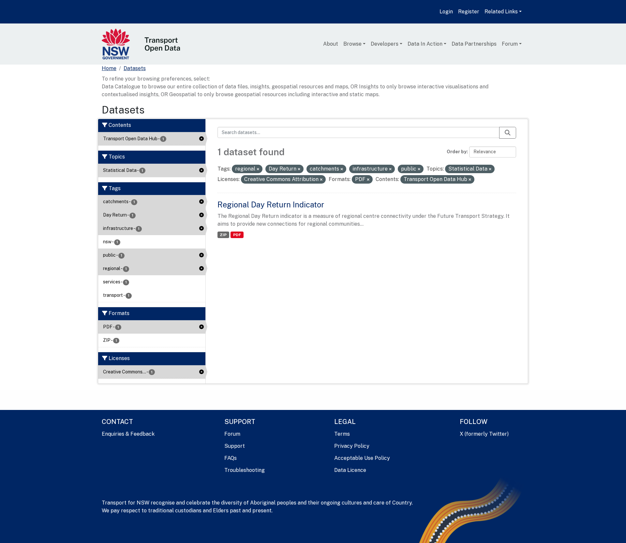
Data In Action (425, 44)
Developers (384, 44)
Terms (342, 434)
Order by (457, 151)
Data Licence (350, 470)
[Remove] (258, 169)
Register (468, 11)
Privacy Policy (351, 446)
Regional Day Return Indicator (270, 204)
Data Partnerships (474, 44)
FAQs (230, 458)
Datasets (135, 68)
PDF (237, 235)
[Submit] (507, 133)
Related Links (501, 11)
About (330, 44)
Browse (352, 44)
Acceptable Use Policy (362, 458)
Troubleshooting (244, 470)
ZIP (223, 235)
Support (234, 446)
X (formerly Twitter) (484, 434)
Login (446, 11)
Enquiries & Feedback (128, 434)
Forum (510, 44)
